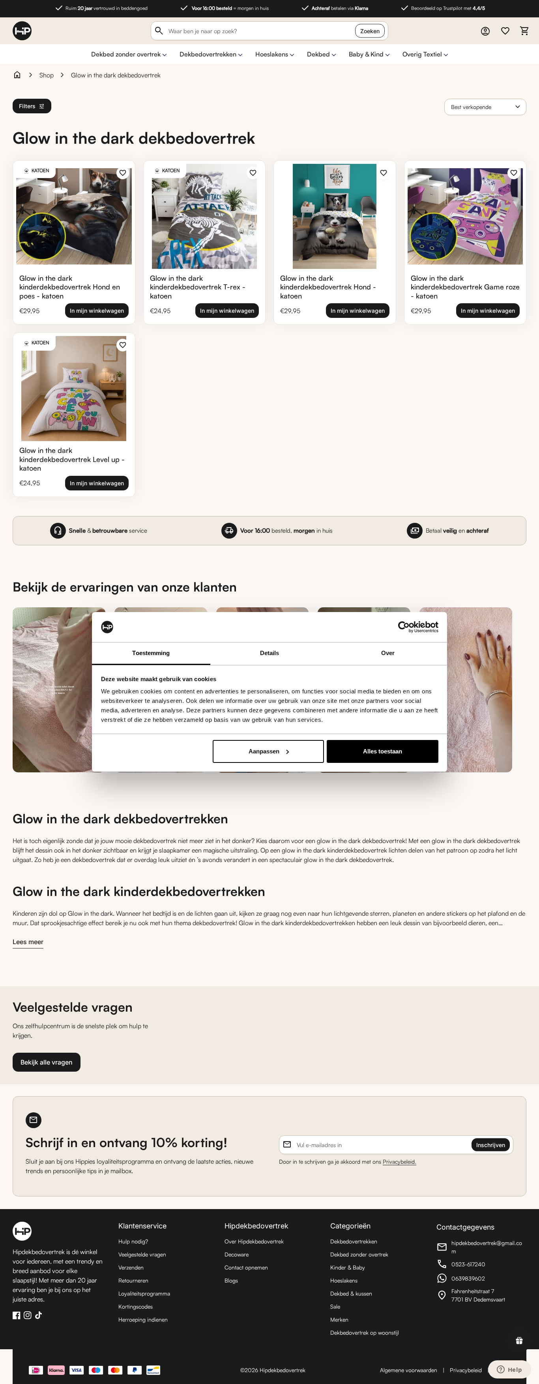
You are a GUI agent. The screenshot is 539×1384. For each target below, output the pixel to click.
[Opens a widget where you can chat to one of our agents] (509, 1370)
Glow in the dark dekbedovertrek (116, 75)
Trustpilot (503, 1352)
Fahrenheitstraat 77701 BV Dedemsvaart (479, 1295)
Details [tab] (269, 653)
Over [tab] (388, 653)
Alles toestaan (382, 751)
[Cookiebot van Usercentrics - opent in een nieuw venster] (403, 627)
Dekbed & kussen (351, 1293)
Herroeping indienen (143, 1319)
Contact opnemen (246, 1267)
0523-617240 (479, 1265)
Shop (46, 75)
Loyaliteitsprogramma (144, 1293)
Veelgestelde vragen (142, 1254)
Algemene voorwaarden (408, 1370)
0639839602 (479, 1279)
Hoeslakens (271, 54)
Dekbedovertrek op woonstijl (364, 1332)
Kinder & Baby (347, 1267)
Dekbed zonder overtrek (126, 54)
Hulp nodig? (133, 1241)
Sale (335, 1306)
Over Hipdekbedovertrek (254, 1241)
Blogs (231, 1280)
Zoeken (370, 31)
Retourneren (133, 1280)
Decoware (237, 1254)
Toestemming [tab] (151, 653)
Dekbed (318, 54)
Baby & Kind (366, 54)
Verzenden (131, 1267)
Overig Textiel (422, 54)
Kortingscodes (135, 1306)
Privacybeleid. (399, 1161)
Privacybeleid (466, 1370)
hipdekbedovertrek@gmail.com (479, 1246)
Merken (339, 1319)
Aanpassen (264, 751)
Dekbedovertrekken (208, 54)
